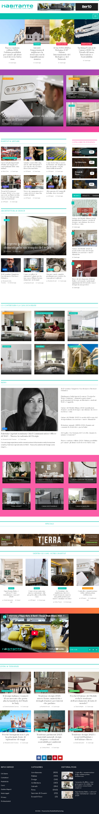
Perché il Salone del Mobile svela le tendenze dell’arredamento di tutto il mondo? (83, 700)
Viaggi (4, 729)
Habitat (28, 158)
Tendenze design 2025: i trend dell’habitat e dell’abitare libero (83, 737)
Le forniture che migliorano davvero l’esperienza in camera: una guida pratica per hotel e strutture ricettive (11, 595)
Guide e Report (6, 789)
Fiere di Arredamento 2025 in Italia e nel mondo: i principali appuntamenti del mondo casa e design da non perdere (84, 282)
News (4, 269)
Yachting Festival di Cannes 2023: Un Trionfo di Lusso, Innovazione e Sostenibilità (62, 52)
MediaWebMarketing (57, 811)
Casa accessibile (75, 346)
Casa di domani (8, 78)
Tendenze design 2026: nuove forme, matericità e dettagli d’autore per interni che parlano (49, 700)
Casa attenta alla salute (44, 313)
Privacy (3, 797)
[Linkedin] (44, 757)
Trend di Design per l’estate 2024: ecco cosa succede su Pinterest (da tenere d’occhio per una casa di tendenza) (10, 195)
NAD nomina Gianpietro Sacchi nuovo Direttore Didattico (10, 276)
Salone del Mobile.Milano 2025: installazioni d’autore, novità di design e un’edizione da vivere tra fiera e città (84, 221)
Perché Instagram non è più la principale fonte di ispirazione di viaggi (15, 737)
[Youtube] (60, 757)
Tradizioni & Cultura (9, 158)
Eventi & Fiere (37, 44)
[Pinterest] (54, 757)
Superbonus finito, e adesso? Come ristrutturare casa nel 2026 (88, 594)
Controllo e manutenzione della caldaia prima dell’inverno (36, 593)
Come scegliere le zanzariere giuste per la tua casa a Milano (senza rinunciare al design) (33, 277)
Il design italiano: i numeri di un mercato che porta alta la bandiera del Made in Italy (15, 700)
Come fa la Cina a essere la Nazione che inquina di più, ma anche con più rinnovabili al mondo (56, 165)
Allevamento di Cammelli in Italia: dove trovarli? (55, 192)
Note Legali (5, 793)
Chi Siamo (4, 773)
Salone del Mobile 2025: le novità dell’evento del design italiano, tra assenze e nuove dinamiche (82, 251)
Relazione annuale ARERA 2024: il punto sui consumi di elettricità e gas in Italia (77, 426)
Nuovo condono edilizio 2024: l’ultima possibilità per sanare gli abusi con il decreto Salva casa (79, 442)
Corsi (3, 785)
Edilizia (12, 44)
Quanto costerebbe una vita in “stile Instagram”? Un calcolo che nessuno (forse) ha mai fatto (33, 165)
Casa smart (73, 313)
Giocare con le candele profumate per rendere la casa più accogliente (56, 276)
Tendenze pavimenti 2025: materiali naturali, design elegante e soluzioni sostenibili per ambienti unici (49, 739)
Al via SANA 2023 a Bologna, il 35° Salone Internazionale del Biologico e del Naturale (37, 53)
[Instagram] (49, 757)
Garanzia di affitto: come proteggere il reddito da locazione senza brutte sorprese (62, 594)
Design (7, 220)
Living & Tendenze (41, 691)
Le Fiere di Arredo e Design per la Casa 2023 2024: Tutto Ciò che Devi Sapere (86, 51)
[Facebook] (38, 757)
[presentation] (1, 41)
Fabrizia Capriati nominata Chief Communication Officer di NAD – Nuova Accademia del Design (28, 434)
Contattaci (5, 777)
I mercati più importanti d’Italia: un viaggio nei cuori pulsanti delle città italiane (10, 165)
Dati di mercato (7, 691)
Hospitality (11, 588)
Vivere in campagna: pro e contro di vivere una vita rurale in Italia (33, 193)
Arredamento (74, 691)
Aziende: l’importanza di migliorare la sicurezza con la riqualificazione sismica (12, 53)
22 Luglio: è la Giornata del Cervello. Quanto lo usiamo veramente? (78, 434)
